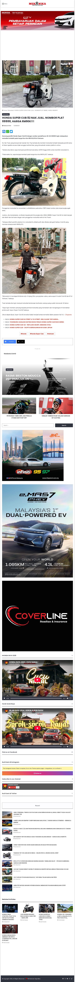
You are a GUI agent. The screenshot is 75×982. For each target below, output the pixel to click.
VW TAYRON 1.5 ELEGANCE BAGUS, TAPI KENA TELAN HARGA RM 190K (35, 877)
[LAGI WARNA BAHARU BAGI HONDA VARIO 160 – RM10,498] (28, 908)
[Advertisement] (37, 46)
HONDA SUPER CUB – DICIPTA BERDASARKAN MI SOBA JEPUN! (31, 327)
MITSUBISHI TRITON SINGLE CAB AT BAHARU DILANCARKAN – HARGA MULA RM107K (40, 837)
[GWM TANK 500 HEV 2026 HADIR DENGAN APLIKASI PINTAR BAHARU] (7, 847)
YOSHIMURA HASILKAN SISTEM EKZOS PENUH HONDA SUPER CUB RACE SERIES (37, 322)
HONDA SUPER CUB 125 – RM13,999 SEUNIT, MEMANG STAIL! (30, 325)
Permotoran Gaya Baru (34, 978)
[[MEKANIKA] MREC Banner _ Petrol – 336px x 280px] (33, 480)
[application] (37, 680)
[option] (37, 376)
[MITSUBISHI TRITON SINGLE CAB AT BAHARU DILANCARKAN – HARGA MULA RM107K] (7, 839)
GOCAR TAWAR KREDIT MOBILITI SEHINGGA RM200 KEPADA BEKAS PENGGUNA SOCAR (41, 869)
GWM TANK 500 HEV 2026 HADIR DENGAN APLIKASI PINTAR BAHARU (35, 845)
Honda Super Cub (37, 334)
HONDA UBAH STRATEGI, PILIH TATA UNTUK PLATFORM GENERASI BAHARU (9, 916)
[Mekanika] (37, 3)
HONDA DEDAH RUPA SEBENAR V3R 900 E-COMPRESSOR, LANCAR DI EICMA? (9, 937)
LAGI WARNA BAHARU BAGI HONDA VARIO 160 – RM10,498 (28, 916)
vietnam (51, 334)
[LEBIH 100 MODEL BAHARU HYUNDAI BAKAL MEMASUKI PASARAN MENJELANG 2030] (7, 887)
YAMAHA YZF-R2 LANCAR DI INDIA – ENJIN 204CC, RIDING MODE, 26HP (36, 853)
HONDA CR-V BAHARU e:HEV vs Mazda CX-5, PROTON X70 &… (64, 916)
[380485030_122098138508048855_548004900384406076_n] (37, 651)
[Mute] (68, 698)
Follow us (38, 773)
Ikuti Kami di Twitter (9, 793)
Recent (37, 805)
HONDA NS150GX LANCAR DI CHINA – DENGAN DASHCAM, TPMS (45, 916)
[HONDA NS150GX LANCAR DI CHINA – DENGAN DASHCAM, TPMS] (47, 908)
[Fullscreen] (70, 698)
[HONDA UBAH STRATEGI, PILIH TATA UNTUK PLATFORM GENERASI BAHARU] (10, 908)
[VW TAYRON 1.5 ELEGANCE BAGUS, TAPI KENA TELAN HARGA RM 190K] (7, 879)
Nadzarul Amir (7, 125)
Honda (24, 334)
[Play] (4, 698)
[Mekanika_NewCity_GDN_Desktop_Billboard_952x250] (37, 20)
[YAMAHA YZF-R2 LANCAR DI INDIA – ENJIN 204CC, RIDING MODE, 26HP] (7, 855)
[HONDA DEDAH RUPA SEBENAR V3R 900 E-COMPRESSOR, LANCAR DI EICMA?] (10, 929)
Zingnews (68, 314)
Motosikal (10, 110)
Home (5, 110)
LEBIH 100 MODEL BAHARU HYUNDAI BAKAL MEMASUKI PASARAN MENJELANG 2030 (40, 885)
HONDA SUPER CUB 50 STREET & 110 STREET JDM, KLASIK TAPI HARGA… (34, 319)
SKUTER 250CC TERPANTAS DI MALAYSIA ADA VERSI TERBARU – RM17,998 (24, 377)
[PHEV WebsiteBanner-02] (37, 577)
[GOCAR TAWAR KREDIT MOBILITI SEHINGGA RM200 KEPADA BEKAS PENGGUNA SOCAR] (7, 871)
